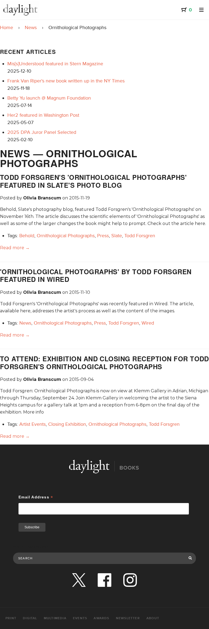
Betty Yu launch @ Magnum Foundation (49, 98)
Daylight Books (20, 10)
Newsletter (128, 618)
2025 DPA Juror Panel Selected (41, 132)
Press (103, 236)
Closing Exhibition (67, 424)
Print (10, 618)
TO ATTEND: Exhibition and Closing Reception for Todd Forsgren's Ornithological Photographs (104, 362)
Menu (201, 10)
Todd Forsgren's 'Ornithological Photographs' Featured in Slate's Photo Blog (93, 181)
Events (80, 618)
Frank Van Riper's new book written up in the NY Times (66, 81)
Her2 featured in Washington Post (43, 115)
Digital (30, 618)
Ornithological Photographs (66, 236)
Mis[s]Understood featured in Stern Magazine (55, 64)
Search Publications (31, 547)
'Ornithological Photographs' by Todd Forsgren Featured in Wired (96, 275)
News (31, 27)
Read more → (15, 247)
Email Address (36, 497)
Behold (26, 236)
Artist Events (32, 424)
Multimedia (55, 618)
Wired (148, 323)
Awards (101, 618)
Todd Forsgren (139, 236)
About (152, 618)
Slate (116, 236)
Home (6, 27)
